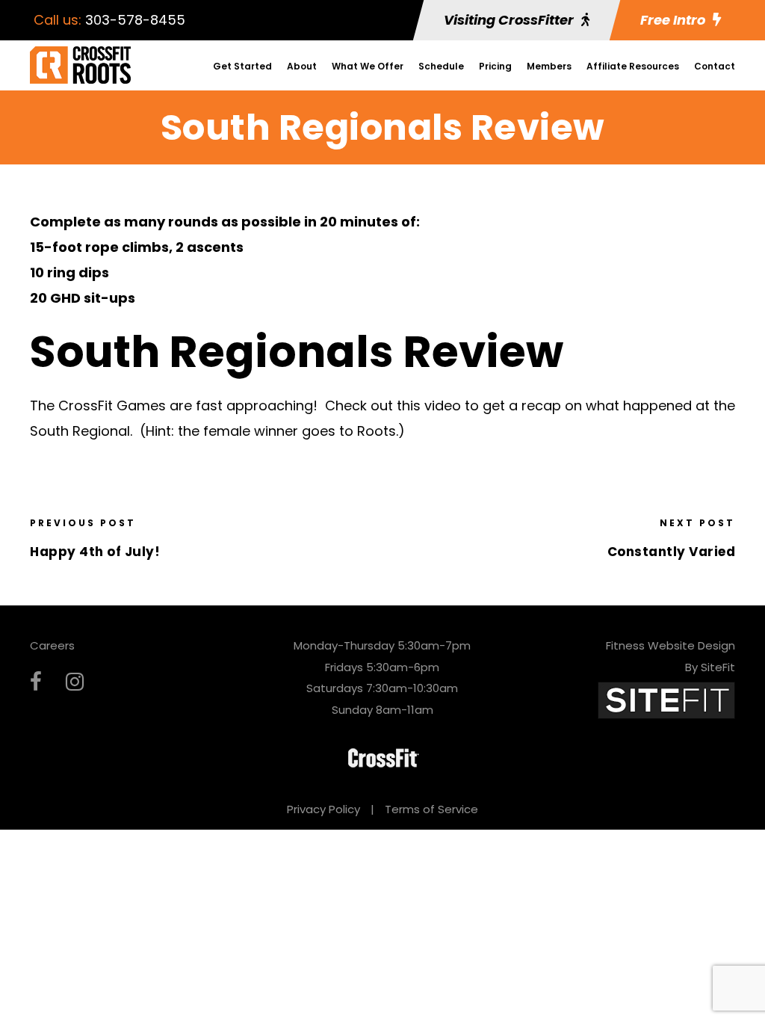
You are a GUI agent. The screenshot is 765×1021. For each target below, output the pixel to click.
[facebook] (36, 682)
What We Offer (367, 66)
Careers (52, 645)
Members (549, 66)
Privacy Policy (323, 809)
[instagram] (75, 682)
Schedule (441, 66)
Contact (714, 66)
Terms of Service (431, 809)
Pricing (495, 66)
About (302, 66)
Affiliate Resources (632, 66)
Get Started (242, 66)
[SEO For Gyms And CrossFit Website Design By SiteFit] (666, 700)
